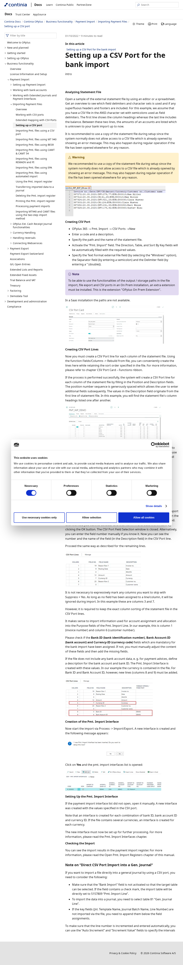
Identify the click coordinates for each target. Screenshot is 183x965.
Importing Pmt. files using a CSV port (35, 132)
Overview (15, 69)
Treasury (15, 285)
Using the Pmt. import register (34, 181)
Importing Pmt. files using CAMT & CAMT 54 (35, 151)
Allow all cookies (143, 517)
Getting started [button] (16, 53)
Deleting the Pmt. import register (36, 195)
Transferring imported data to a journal (35, 188)
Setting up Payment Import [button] (29, 84)
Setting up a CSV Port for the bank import (91, 49)
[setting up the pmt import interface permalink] (120, 796)
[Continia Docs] (15, 4)
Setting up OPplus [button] (18, 58)
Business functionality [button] (20, 63)
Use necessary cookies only (39, 517)
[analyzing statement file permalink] (103, 92)
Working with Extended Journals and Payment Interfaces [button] (35, 97)
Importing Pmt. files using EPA (34, 167)
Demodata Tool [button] (19, 296)
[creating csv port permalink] (92, 221)
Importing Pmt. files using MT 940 (36, 139)
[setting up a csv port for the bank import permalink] (111, 64)
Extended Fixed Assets (23, 275)
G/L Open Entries (20, 264)
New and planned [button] (18, 47)
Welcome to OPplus (18, 42)
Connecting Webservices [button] (27, 243)
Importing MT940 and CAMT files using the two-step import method (35, 215)
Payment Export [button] (19, 248)
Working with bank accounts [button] (30, 90)
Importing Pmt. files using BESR (35, 144)
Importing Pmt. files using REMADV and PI (31, 160)
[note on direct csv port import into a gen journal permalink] (155, 865)
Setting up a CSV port (29, 125)
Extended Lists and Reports (26, 269)
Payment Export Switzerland (27, 253)
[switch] (71, 493)
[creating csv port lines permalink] (100, 349)
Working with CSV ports (30, 114)
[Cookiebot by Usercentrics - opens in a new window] (153, 444)
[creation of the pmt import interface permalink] (121, 721)
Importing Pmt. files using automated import (31, 174)
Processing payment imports (33, 206)
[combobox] (30, 35)
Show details (154, 506)
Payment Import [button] (19, 79)
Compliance (14, 306)
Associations (17, 259)
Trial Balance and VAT (23, 280)
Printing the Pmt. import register (35, 201)
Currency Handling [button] (24, 232)
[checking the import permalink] (97, 843)
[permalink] (67, 84)
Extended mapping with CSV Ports (36, 120)
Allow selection (91, 517)
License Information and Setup (28, 74)
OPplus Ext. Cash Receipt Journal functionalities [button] (32, 225)
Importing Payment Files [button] (27, 104)
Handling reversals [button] (24, 237)
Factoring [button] (15, 290)
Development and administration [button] (27, 301)
